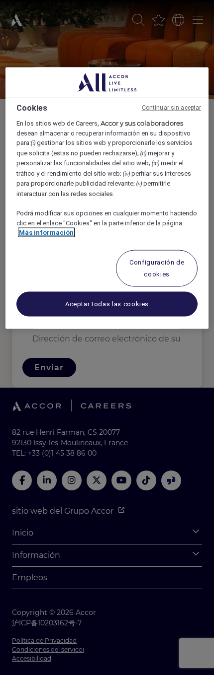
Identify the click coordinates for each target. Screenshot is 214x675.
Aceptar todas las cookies (107, 303)
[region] (107, 198)
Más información (46, 232)
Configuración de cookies (156, 267)
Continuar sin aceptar (172, 107)
